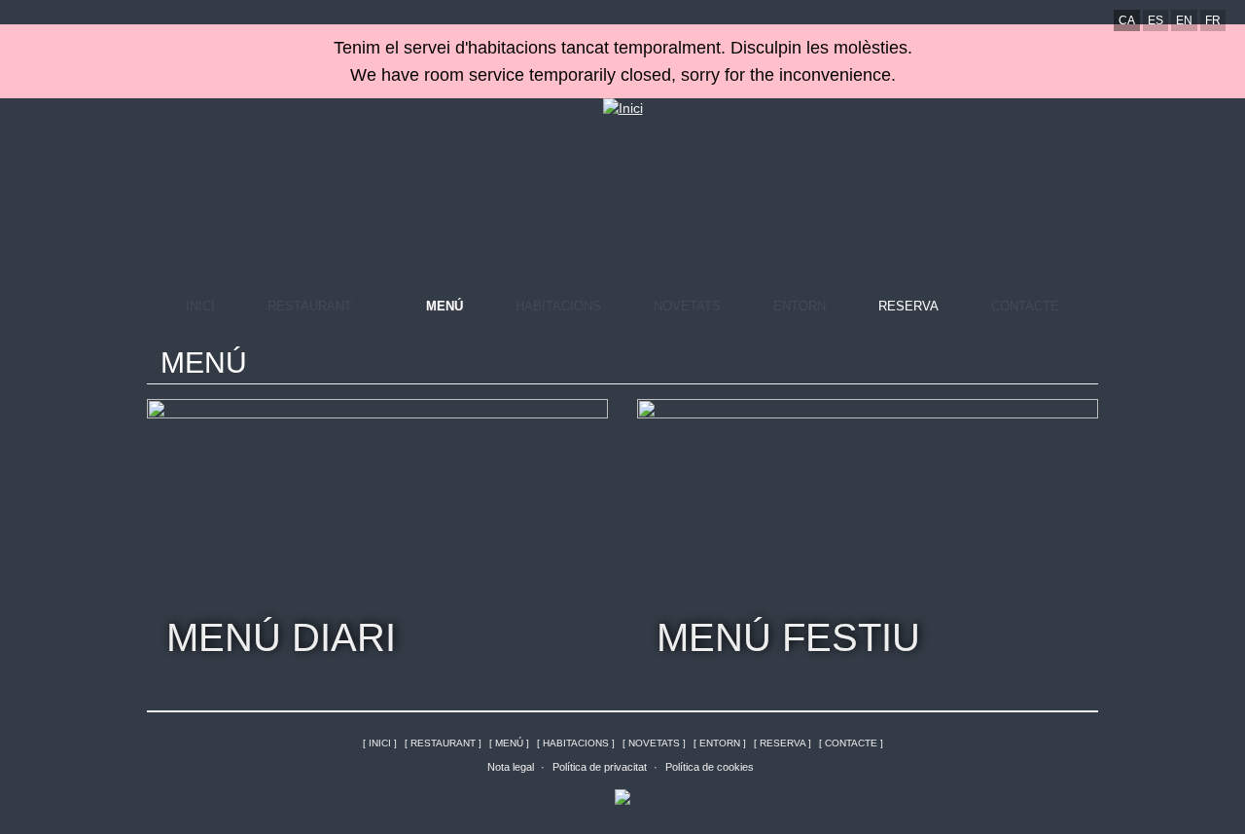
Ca (1127, 20)
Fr (1213, 20)
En (1184, 20)
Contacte (1025, 306)
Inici (200, 306)
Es (1155, 20)
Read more (588, 419)
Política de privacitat (599, 767)
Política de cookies (709, 767)
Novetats (687, 306)
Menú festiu (788, 637)
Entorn (799, 306)
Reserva (908, 306)
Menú (444, 306)
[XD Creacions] (622, 795)
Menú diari (281, 637)
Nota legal (510, 767)
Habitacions (558, 306)
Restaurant (309, 306)
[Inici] (623, 108)
